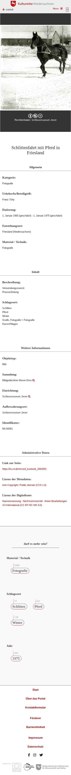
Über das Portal (35, 698)
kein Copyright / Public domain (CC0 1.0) (24, 485)
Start (35, 689)
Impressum (36, 737)
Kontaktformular (35, 707)
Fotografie (19, 571)
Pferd (38, 606)
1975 (16, 658)
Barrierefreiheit (35, 727)
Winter (17, 622)
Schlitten (18, 606)
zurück (10, 9)
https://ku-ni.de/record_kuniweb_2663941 (24, 468)
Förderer (35, 718)
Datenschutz (35, 746)
